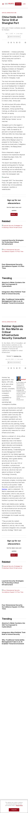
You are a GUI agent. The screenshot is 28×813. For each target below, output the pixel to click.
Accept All (14, 809)
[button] (3, 4)
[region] (14, 806)
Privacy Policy (19, 805)
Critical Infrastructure (9, 12)
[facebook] (8, 42)
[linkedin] (11, 42)
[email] (19, 42)
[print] (25, 42)
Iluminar (4, 489)
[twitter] (14, 42)
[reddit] (17, 42)
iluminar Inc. (17, 356)
